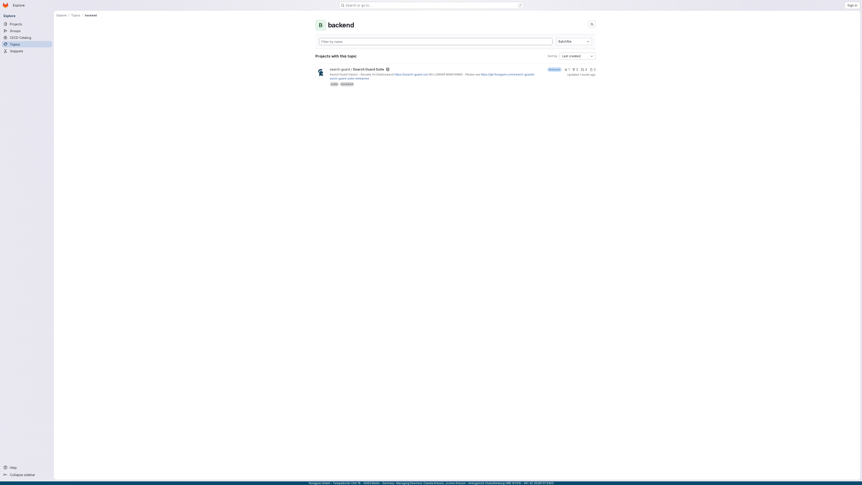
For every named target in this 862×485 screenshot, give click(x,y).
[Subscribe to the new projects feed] (592, 24)
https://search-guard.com (411, 74)
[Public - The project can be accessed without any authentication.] (387, 69)
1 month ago (588, 74)
